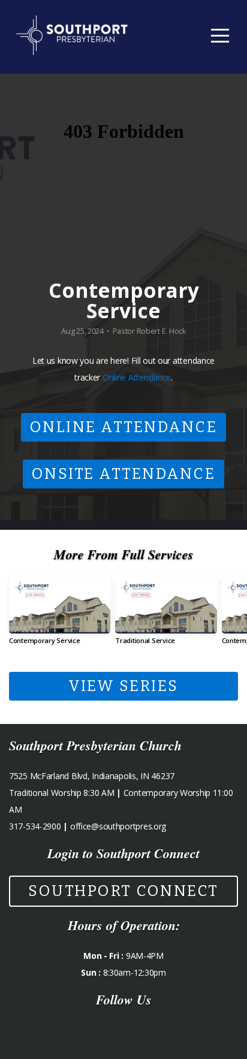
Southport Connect (123, 891)
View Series (123, 686)
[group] (59, 615)
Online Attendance (137, 377)
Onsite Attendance (124, 474)
